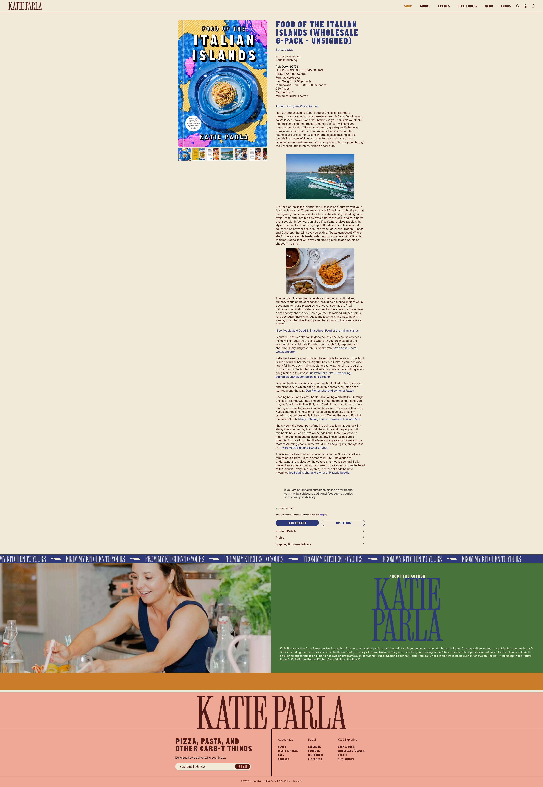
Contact (283, 759)
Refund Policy (284, 781)
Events (342, 755)
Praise (280, 537)
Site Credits (297, 781)
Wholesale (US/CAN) (352, 751)
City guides (346, 759)
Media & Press (288, 751)
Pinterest (315, 759)
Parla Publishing (254, 781)
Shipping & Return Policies (293, 544)
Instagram (315, 755)
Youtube (314, 751)
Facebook (314, 746)
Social (312, 739)
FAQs (281, 755)
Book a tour (346, 746)
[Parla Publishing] (25, 6)
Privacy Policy (270, 781)
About (282, 746)
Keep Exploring (347, 739)
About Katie (285, 739)
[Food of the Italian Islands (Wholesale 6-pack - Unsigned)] (184, 154)
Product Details (286, 531)
